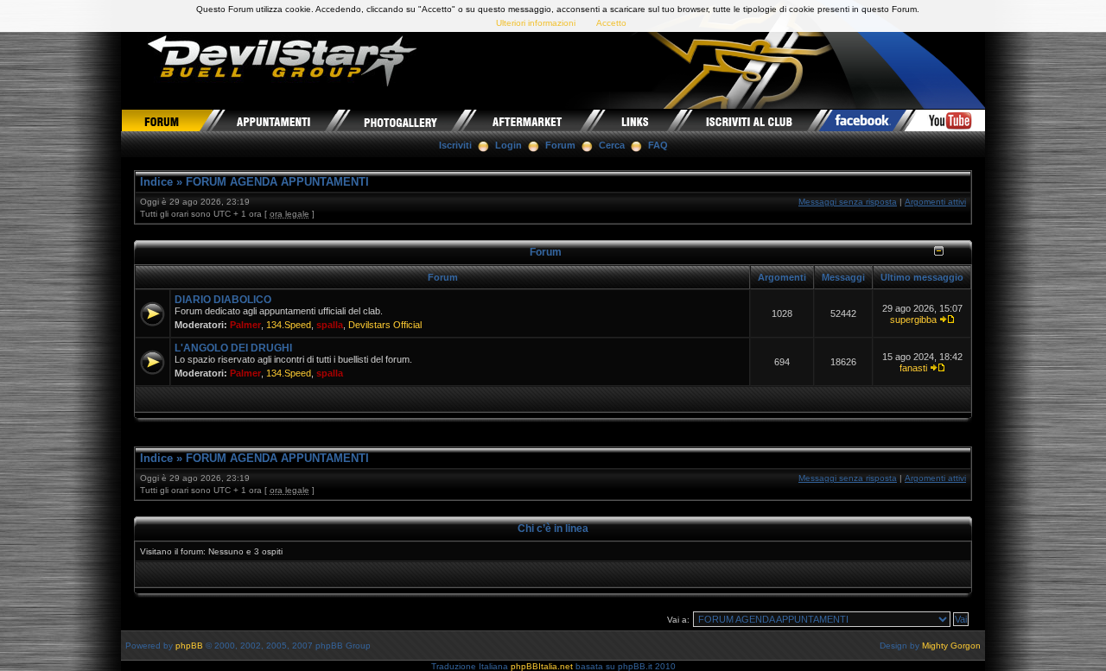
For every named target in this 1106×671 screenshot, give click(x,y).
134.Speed (288, 325)
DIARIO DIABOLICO (223, 300)
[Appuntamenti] (275, 120)
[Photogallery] (401, 120)
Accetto (611, 23)
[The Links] (636, 120)
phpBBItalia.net (542, 666)
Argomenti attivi (935, 201)
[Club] (750, 120)
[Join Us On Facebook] (863, 120)
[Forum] (167, 120)
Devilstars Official (385, 325)
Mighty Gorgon (951, 645)
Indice (156, 181)
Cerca (612, 145)
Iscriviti (455, 145)
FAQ (658, 145)
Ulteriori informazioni (535, 23)
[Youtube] (945, 120)
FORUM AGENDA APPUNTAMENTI (277, 181)
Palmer (245, 325)
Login (508, 145)
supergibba (913, 319)
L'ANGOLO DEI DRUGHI (233, 348)
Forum (560, 145)
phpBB (189, 645)
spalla (329, 325)
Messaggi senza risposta (847, 201)
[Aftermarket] (528, 120)
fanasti (913, 368)
